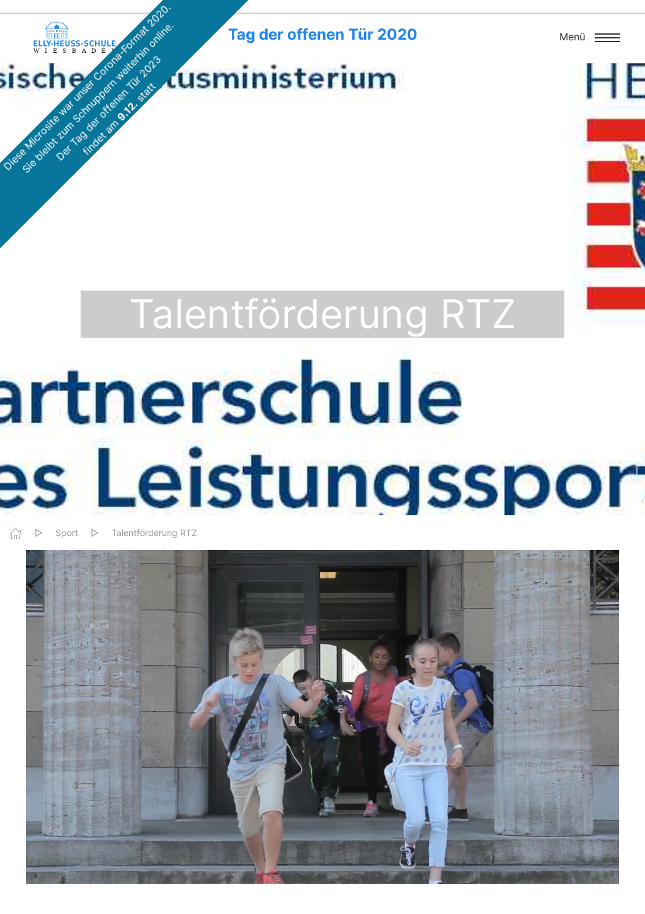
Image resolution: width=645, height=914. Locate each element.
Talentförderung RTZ (154, 532)
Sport (66, 532)
